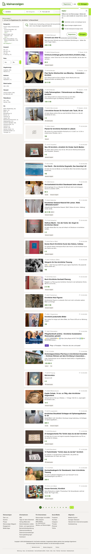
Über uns (5, 517)
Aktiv (4, 86)
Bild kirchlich (50, 375)
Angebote (5, 70)
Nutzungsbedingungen (25, 535)
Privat (4, 78)
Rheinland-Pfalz (7, 124)
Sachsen (5, 127)
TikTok (54, 528)
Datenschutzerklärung (25, 530)
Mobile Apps (6, 528)
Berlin (4, 111)
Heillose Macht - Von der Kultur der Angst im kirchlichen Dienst (61, 224)
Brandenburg (6, 113)
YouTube (54, 520)
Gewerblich (6, 79)
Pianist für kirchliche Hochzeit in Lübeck (60, 129)
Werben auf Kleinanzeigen (43, 525)
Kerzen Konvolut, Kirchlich (55, 488)
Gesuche (5, 71)
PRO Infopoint (40, 520)
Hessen (5, 118)
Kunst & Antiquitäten (9, 29)
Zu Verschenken (30, 551)
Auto (54, 551)
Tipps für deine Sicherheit (26, 520)
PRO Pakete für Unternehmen (40, 522)
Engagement (6, 526)
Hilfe (20, 517)
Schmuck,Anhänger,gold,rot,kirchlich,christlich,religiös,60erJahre (66, 55)
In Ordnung (6, 54)
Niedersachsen (7, 121)
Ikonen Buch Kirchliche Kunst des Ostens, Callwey (64, 244)
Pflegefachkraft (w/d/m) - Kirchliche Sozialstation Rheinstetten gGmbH (63, 335)
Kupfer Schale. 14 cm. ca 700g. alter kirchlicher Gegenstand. (62, 394)
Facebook (55, 517)
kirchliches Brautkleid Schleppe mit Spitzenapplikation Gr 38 (65, 415)
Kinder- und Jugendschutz (26, 526)
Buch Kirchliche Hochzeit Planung (58, 279)
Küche (47, 551)
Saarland (5, 126)
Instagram (55, 522)
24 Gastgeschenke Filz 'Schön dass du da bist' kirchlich (66, 434)
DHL (4, 100)
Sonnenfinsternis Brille (40, 551)
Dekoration (7, 35)
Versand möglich (7, 92)
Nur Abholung (6, 94)
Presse (5, 522)
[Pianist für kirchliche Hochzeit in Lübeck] (34, 132)
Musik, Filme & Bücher (8, 38)
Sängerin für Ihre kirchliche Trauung (58, 262)
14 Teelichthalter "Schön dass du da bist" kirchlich (64, 452)
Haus (24, 551)
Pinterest (54, 526)
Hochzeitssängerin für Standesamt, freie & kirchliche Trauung (65, 471)
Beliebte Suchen (72, 517)
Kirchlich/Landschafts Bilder (55, 317)
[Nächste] (72, 507)
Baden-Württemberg (8, 108)
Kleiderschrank (70, 551)
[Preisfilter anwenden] (20, 62)
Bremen (5, 115)
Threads (54, 524)
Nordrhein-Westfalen (8, 122)
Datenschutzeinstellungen (26, 532)
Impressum (22, 537)
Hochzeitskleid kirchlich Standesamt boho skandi (63, 184)
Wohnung (19, 551)
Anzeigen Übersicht (73, 520)
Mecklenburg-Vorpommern (9, 119)
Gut (4, 53)
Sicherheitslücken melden (26, 524)
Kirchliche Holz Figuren (53, 298)
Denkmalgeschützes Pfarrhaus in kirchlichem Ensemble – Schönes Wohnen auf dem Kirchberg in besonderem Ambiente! (66, 355)
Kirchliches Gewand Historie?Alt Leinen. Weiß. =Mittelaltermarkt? (62, 204)
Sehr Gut (5, 51)
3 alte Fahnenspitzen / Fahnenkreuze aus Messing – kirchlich (64, 93)
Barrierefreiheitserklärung (26, 528)
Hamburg (5, 116)
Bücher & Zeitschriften (9, 40)
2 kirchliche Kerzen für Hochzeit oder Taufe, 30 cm (64, 111)
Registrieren (72, 34)
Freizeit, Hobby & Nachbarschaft (11, 26)
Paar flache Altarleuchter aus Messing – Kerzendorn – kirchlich (65, 74)
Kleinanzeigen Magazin (9, 524)
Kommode (63, 551)
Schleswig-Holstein (8, 130)
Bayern (5, 110)
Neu (4, 49)
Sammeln (6, 31)
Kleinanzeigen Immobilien (43, 517)
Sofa (51, 551)
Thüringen (5, 132)
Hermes (5, 102)
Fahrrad (58, 551)
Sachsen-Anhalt (7, 129)
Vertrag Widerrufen (24, 522)
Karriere (5, 520)
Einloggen (83, 34)
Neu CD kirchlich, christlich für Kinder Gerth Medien (64, 147)
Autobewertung (72, 524)
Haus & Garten (7, 34)
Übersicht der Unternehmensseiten (78, 522)
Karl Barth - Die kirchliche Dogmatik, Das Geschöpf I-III (65, 166)
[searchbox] (15, 12)
